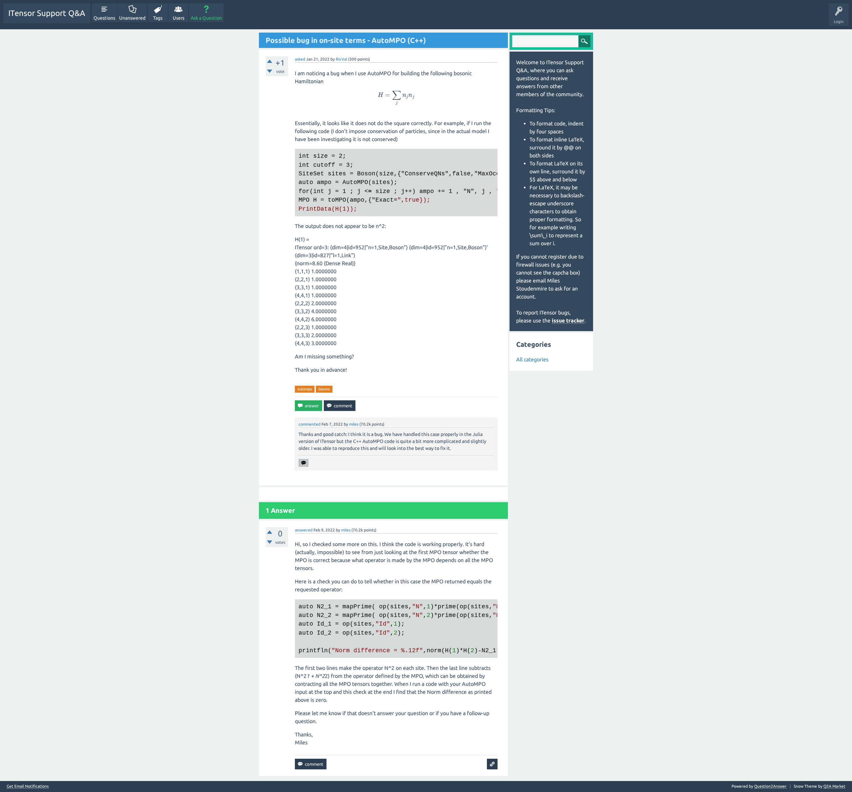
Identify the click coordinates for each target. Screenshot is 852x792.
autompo (305, 389)
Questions (104, 18)
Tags (157, 18)
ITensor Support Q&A (46, 13)
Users (178, 18)
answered (304, 530)
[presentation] (396, 95)
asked (300, 59)
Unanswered (132, 18)
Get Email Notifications (28, 786)
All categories (532, 359)
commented (309, 424)
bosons (324, 389)
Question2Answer (770, 786)
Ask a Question (206, 18)
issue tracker (568, 320)
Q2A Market (834, 786)
